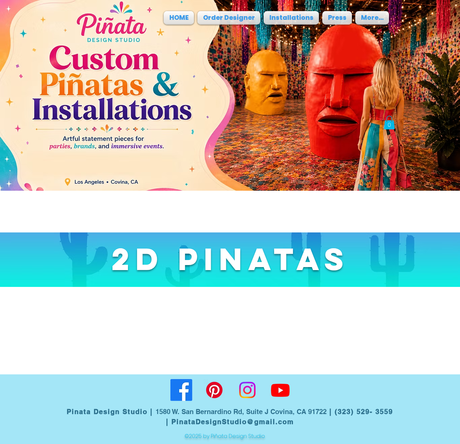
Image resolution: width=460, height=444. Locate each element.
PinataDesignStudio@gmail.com (232, 422)
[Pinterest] (214, 390)
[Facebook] (181, 390)
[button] (389, 123)
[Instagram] (247, 390)
